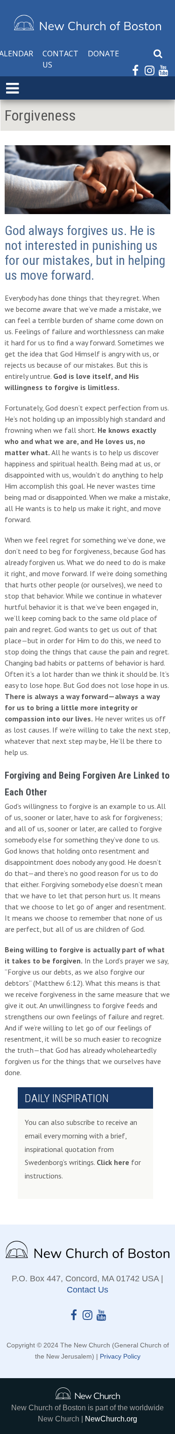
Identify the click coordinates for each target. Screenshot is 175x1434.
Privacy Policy (120, 1356)
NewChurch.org (111, 1419)
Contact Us (60, 59)
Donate (103, 53)
